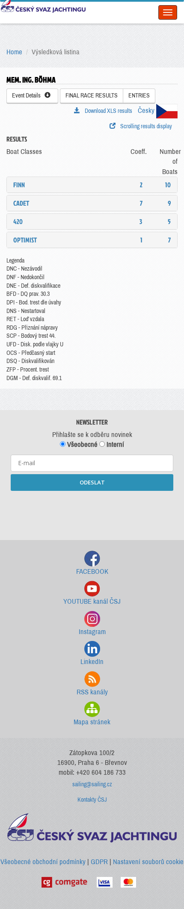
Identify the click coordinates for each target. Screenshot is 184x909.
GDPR (99, 861)
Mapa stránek (92, 722)
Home (14, 52)
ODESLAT (92, 482)
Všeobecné (81, 444)
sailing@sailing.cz (92, 784)
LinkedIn (92, 661)
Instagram (92, 631)
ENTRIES (139, 95)
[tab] (92, 184)
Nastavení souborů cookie (148, 861)
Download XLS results (107, 111)
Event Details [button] (28, 95)
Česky (147, 110)
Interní (114, 444)
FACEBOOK (92, 571)
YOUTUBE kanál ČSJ (92, 601)
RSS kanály (92, 692)
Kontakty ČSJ (92, 800)
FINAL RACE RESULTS (91, 95)
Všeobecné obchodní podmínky (43, 861)
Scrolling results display (145, 126)
